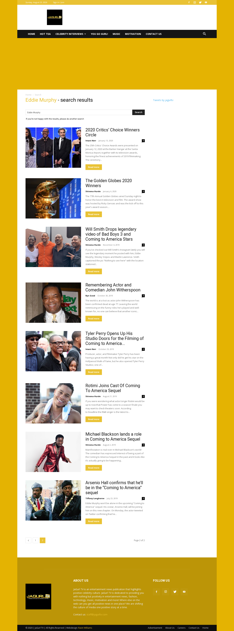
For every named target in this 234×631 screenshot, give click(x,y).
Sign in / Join (58, 2)
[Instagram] (194, 2)
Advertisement (155, 627)
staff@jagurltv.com (97, 614)
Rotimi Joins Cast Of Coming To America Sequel (112, 388)
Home (31, 34)
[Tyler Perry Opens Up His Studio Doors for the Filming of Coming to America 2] (53, 351)
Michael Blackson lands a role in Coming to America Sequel (113, 437)
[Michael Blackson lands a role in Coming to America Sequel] (53, 452)
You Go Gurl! (99, 34)
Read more (93, 167)
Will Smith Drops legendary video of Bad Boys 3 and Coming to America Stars (110, 234)
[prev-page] (28, 540)
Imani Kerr (90, 140)
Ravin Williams (85, 627)
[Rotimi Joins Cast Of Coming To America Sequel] (53, 403)
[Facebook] (189, 2)
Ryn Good (90, 295)
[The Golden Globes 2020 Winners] (53, 198)
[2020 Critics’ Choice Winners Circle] (53, 147)
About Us (169, 627)
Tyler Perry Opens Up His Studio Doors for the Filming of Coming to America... (114, 338)
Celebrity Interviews (69, 34)
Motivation (133, 34)
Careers (181, 627)
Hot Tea (45, 34)
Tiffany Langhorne (94, 498)
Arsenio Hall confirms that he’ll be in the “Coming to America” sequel (114, 487)
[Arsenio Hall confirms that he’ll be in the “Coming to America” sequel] (53, 500)
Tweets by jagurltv (163, 100)
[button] (204, 34)
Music (116, 34)
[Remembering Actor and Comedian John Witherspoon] (53, 302)
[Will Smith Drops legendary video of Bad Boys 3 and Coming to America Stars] (53, 247)
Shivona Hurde (93, 191)
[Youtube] (205, 2)
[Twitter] (200, 2)
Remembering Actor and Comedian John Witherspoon (112, 287)
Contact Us (154, 34)
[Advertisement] (117, 64)
